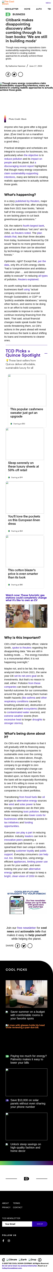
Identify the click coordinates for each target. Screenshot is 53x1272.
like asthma (28, 697)
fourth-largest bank (33, 225)
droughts (37, 719)
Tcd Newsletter (11, 1218)
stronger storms (13, 723)
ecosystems (30, 708)
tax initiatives (11, 822)
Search (42, 3)
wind (11, 804)
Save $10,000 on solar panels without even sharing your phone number (27, 1103)
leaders (29, 836)
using (27, 289)
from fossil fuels (28, 797)
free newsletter (26, 927)
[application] (26, 616)
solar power (26, 804)
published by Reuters (27, 201)
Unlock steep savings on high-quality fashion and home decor (25, 1147)
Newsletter (11, 9)
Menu (48, 3)
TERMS (16, 1203)
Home (27, 9)
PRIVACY (6, 1207)
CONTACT (17, 1207)
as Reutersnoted (21, 233)
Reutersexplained (28, 279)
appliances (20, 861)
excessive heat (12, 719)
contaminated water (18, 712)
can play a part (24, 832)
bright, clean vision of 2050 (19, 876)
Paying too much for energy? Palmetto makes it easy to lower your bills (28, 1059)
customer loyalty (25, 850)
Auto (39, 9)
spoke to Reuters (21, 647)
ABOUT (5, 1203)
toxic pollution (31, 811)
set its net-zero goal (25, 676)
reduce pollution (13, 158)
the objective (31, 155)
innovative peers (13, 839)
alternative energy (27, 800)
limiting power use (37, 861)
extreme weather (13, 716)
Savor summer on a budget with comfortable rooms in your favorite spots (27, 1015)
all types (43, 275)
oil (43, 797)
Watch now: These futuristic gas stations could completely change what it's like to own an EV (26, 598)
